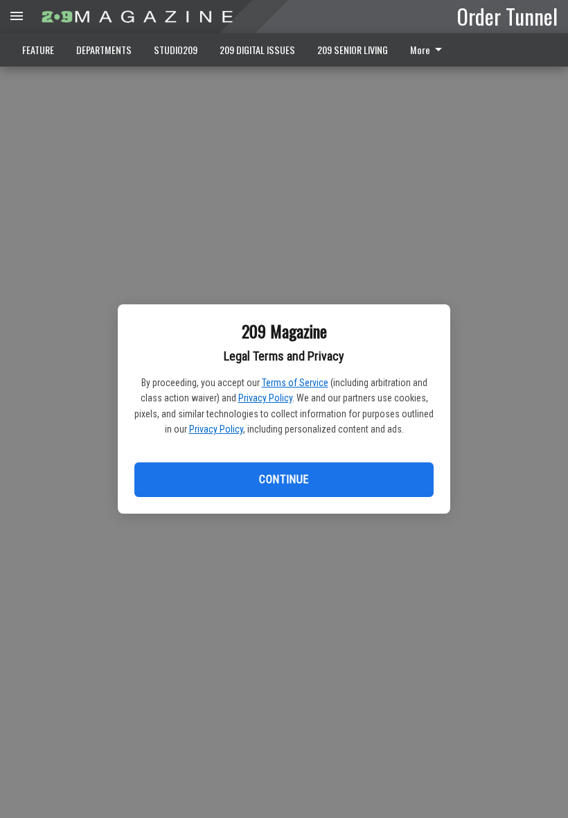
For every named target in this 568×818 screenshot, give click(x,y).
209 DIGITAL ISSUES (257, 49)
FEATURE (38, 49)
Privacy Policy (265, 397)
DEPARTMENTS (104, 49)
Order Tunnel (507, 16)
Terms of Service (295, 382)
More (420, 49)
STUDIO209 (175, 49)
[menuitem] (430, 50)
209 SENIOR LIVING (352, 49)
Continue (283, 479)
